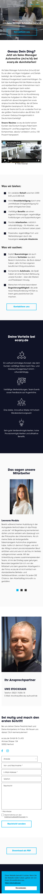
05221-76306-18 (18, 693)
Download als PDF (21, 851)
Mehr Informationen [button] (13, 883)
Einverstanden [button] (21, 888)
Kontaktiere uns (22, 32)
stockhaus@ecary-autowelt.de (24, 696)
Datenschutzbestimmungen (15, 817)
